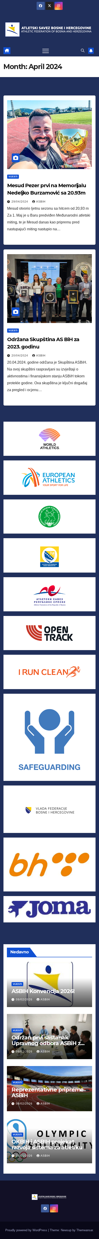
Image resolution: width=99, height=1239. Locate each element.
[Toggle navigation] (45, 51)
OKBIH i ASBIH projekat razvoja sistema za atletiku (47, 1144)
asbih (41, 201)
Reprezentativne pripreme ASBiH (48, 1092)
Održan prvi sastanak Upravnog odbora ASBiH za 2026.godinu (48, 1043)
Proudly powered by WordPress (26, 1230)
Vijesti (13, 176)
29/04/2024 (20, 201)
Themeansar (84, 1230)
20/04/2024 (20, 355)
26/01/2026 (24, 1155)
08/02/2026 (24, 1103)
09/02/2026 (24, 999)
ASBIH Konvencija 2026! (43, 991)
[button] (82, 51)
